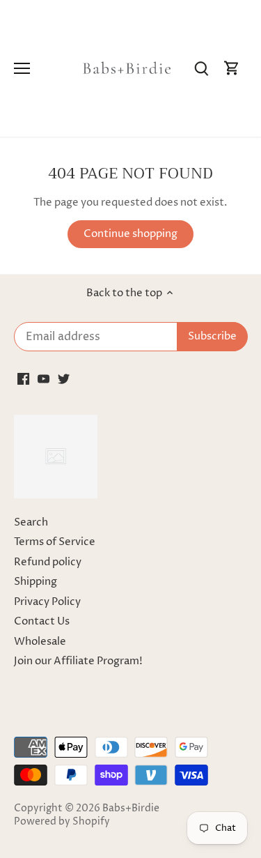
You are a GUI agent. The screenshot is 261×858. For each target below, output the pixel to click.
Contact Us (42, 621)
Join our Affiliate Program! (78, 661)
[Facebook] (23, 378)
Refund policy (47, 562)
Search (31, 522)
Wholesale (40, 641)
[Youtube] (43, 378)
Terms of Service (54, 542)
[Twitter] (64, 378)
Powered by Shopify (62, 821)
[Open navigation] (22, 68)
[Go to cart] (231, 68)
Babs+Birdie (130, 808)
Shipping (35, 581)
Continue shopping (130, 234)
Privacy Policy (47, 602)
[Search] (201, 68)
